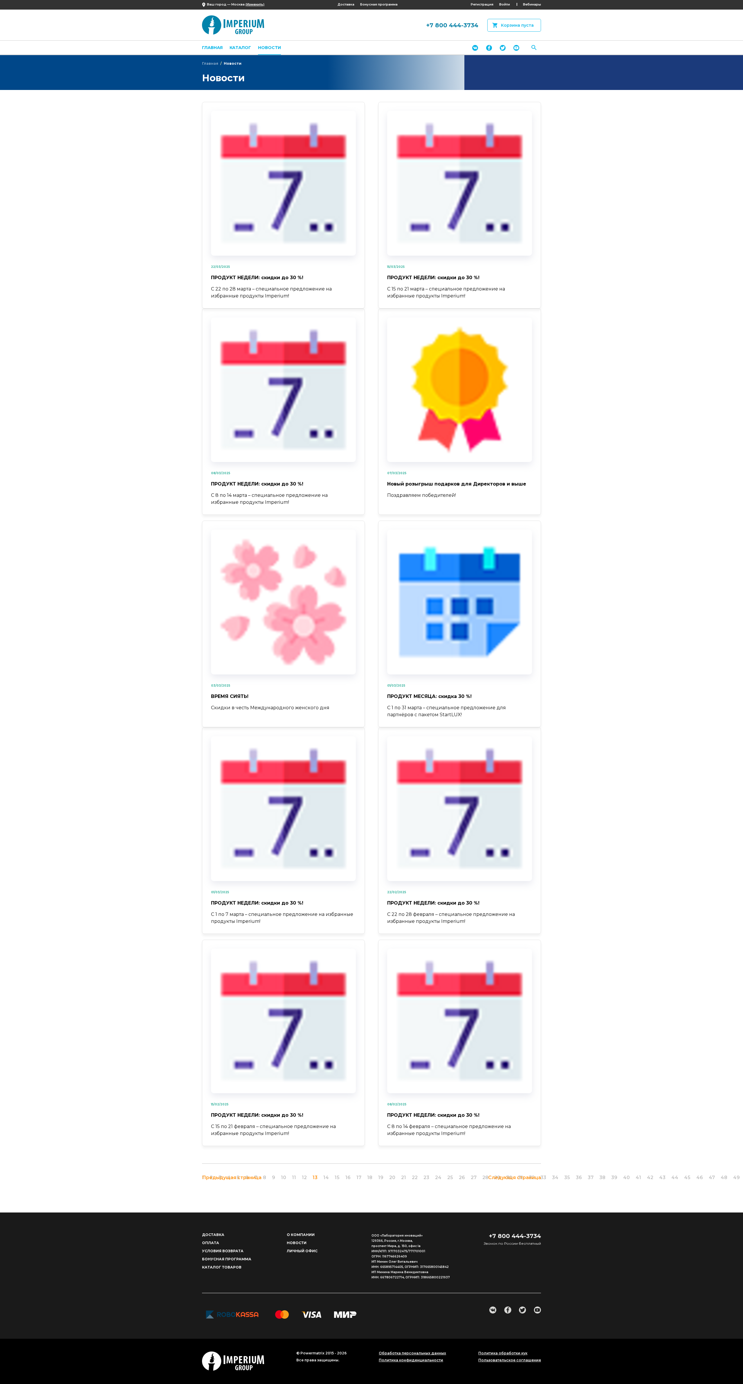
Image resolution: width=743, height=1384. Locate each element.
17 (358, 1177)
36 (579, 1177)
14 (326, 1177)
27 (474, 1177)
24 (438, 1177)
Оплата (210, 1243)
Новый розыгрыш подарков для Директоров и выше (456, 484)
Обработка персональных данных (412, 1353)
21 (403, 1177)
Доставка (346, 4)
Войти (504, 4)
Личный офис (302, 1251)
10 (283, 1177)
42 (650, 1177)
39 (614, 1177)
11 (294, 1177)
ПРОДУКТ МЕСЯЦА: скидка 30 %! (429, 696)
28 (485, 1177)
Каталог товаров (221, 1267)
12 (304, 1177)
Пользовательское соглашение (509, 1360)
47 (712, 1177)
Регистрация (482, 4)
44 (674, 1177)
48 (724, 1177)
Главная (212, 47)
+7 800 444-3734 (452, 25)
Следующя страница (514, 1177)
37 (591, 1177)
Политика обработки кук (502, 1353)
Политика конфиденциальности (411, 1360)
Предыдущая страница (232, 1177)
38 (602, 1177)
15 (337, 1177)
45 (687, 1177)
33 (543, 1177)
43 (662, 1177)
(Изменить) (255, 4)
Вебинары (532, 4)
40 (626, 1177)
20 (392, 1177)
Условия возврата (223, 1251)
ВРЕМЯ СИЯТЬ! (229, 696)
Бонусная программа (379, 4)
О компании (301, 1235)
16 (348, 1177)
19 (380, 1177)
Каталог (240, 47)
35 (567, 1177)
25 (450, 1177)
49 (736, 1177)
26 (462, 1177)
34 (555, 1177)
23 (426, 1177)
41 (638, 1177)
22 (415, 1177)
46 (699, 1177)
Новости (269, 47)
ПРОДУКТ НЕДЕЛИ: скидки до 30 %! (257, 277)
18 (369, 1177)
